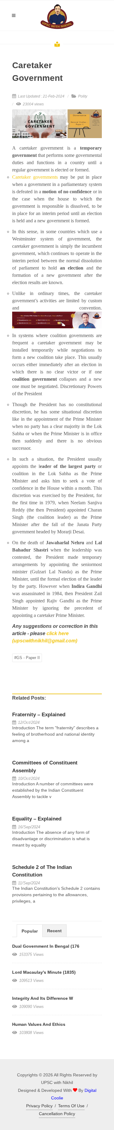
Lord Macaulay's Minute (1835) (44, 972)
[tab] (30, 930)
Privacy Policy (39, 1105)
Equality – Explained (36, 819)
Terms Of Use (71, 1105)
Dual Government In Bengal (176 (45, 946)
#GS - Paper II (27, 657)
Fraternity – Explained (38, 714)
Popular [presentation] (30, 931)
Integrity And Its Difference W (42, 998)
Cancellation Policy (57, 1113)
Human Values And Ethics (38, 1024)
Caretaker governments (35, 177)
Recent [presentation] (54, 930)
